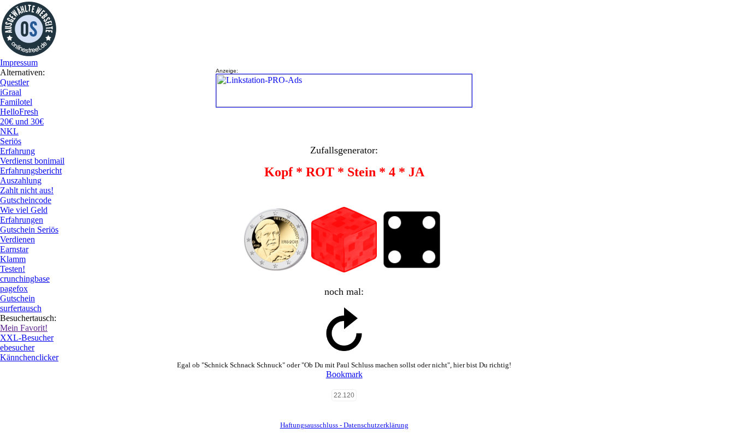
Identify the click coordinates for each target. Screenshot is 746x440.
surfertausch (21, 308)
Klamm (13, 259)
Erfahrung (17, 151)
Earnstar (14, 249)
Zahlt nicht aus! (27, 190)
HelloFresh (19, 111)
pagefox (14, 288)
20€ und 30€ (22, 121)
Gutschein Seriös (29, 229)
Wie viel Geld (24, 210)
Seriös (10, 141)
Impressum (19, 62)
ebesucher (17, 347)
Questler (14, 82)
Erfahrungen (21, 219)
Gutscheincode (25, 200)
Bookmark (344, 374)
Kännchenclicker (29, 357)
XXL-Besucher (27, 337)
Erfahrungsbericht (31, 170)
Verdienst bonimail (32, 160)
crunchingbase (25, 278)
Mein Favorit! (24, 327)
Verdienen (17, 239)
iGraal (10, 92)
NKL (9, 131)
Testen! (12, 268)
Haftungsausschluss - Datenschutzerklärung (344, 425)
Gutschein (17, 298)
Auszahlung (21, 180)
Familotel (16, 101)
